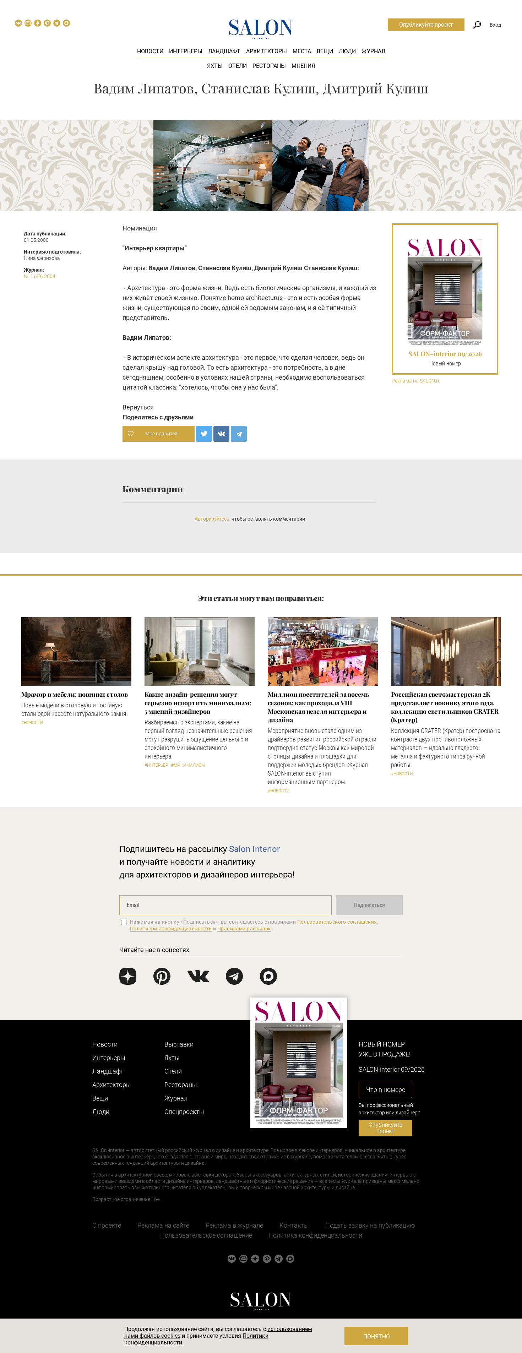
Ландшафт (224, 51)
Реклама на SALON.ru (416, 381)
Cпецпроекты (184, 1111)
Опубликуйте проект (426, 24)
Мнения (303, 66)
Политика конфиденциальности (315, 1235)
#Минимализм (188, 765)
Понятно (376, 1336)
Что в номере (385, 1089)
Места (302, 51)
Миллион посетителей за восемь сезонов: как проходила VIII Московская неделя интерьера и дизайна (318, 707)
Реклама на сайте (163, 1225)
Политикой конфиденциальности (171, 928)
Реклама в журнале (234, 1225)
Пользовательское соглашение (206, 1235)
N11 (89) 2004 (39, 276)
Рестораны (269, 66)
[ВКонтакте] (221, 434)
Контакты (294, 1225)
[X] (204, 434)
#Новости (32, 723)
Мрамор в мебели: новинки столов (74, 694)
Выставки (179, 1044)
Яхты (215, 66)
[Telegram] (239, 434)
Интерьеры (185, 51)
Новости (150, 51)
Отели (237, 66)
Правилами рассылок (244, 928)
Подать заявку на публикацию (370, 1225)
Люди (347, 51)
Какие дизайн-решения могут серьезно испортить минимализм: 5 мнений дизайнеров (198, 703)
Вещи (325, 51)
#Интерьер (156, 765)
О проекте (106, 1225)
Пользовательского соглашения (337, 922)
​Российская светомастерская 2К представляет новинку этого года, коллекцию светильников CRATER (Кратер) (445, 707)
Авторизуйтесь (212, 519)
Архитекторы (266, 51)
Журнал (373, 51)
